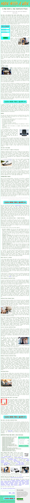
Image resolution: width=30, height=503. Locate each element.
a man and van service (13, 455)
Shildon (16, 482)
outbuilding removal (12, 459)
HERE (10, 276)
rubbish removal (22, 357)
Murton (20, 482)
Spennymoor (3, 484)
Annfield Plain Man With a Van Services (12, 435)
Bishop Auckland (7, 481)
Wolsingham (18, 480)
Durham (27, 483)
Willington (22, 481)
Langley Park (21, 484)
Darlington (27, 481)
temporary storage (4, 462)
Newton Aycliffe (14, 484)
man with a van (16, 213)
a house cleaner (20, 462)
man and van (13, 25)
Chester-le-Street (25, 482)
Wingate (23, 483)
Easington (27, 484)
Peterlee (2, 483)
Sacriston (8, 484)
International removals (19, 464)
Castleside (12, 482)
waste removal (21, 463)
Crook (20, 483)
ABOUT (21, 6)
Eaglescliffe (6, 482)
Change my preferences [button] (20, 500)
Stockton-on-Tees (15, 481)
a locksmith (15, 460)
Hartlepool (11, 483)
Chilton (15, 485)
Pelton (12, 485)
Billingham (13, 480)
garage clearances (18, 457)
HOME (16, 6)
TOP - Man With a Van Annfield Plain (8, 488)
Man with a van (4, 205)
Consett (8, 485)
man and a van (18, 321)
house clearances (24, 458)
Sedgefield (23, 480)
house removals (10, 405)
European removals (8, 456)
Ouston (2, 482)
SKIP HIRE (5, 464)
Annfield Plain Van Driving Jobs (16, 477)
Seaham (20, 485)
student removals (7, 463)
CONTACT (24, 6)
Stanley (6, 483)
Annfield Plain (18, 205)
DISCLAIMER (27, 6)
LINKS (19, 6)
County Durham (24, 479)
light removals (23, 412)
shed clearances (17, 461)
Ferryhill (16, 483)
